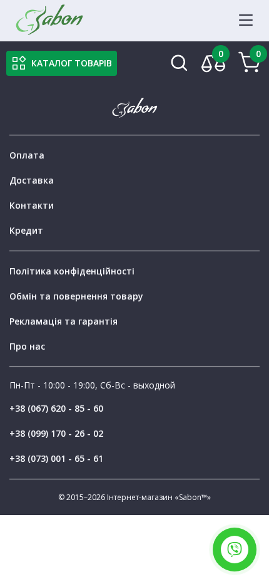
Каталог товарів (71, 63)
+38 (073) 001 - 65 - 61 (56, 458)
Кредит (26, 230)
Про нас (27, 346)
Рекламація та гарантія (63, 321)
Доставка (31, 180)
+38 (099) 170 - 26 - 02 (56, 433)
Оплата (26, 155)
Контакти (31, 205)
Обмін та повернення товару (76, 296)
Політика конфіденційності (71, 271)
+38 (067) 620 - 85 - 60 (56, 408)
